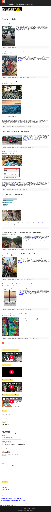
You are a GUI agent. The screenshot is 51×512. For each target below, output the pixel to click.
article (14, 47)
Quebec (32, 126)
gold (29, 126)
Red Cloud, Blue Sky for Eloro (10, 152)
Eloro (21, 189)
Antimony (20, 338)
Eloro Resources (23, 77)
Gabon (19, 147)
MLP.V (28, 138)
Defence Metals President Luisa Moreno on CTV (13, 444)
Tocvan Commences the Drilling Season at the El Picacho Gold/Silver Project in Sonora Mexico (25, 462)
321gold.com (5, 487)
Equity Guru (5, 489)
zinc (34, 77)
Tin (32, 77)
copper (32, 338)
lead (28, 77)
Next (13, 343)
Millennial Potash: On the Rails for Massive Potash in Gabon (18, 284)
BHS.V (42, 318)
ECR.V (37, 120)
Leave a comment (7, 47)
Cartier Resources (21, 126)
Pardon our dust (6, 414)
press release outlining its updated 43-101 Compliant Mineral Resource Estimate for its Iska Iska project (33, 56)
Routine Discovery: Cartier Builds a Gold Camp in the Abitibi (18, 254)
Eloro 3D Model (5, 424)
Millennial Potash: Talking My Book (10, 454)
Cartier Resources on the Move (10, 82)
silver (31, 77)
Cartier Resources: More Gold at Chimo (11, 434)
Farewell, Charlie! (6, 22)
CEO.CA (4, 485)
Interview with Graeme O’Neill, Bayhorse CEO (14, 314)
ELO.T (27, 56)
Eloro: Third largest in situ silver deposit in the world (16, 52)
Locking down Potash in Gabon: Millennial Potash (15, 131)
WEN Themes (29, 510)
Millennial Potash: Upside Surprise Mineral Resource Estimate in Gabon (21, 232)
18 (10, 343)
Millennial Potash (24, 147)
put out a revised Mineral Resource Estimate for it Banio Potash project (35, 239)
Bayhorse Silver (25, 338)
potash (31, 147)
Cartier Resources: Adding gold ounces (12, 194)
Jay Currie (12, 23)
